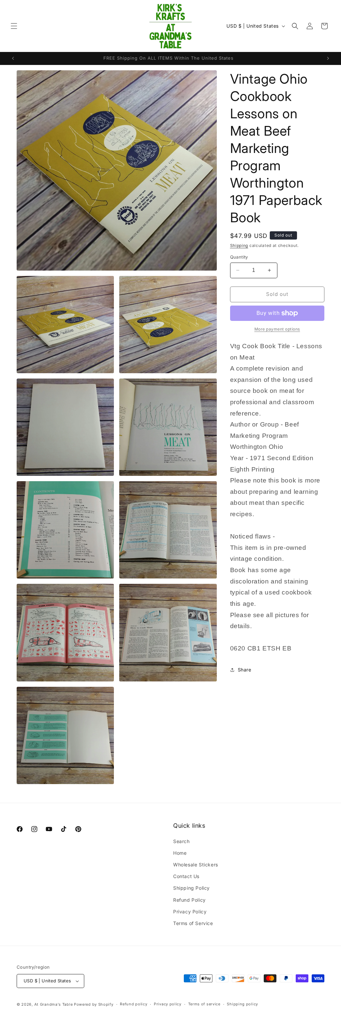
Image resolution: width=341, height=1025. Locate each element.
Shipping (239, 245)
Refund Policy (189, 900)
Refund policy (133, 1004)
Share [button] (244, 669)
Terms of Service (193, 923)
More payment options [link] (277, 329)
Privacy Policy (189, 911)
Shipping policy (242, 1004)
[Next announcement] (328, 58)
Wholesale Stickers (195, 864)
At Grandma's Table (54, 1004)
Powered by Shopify (94, 1004)
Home (179, 853)
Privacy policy (167, 1004)
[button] (14, 26)
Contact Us (186, 876)
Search (181, 841)
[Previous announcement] (13, 58)
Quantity (239, 257)
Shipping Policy (191, 888)
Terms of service (204, 1004)
